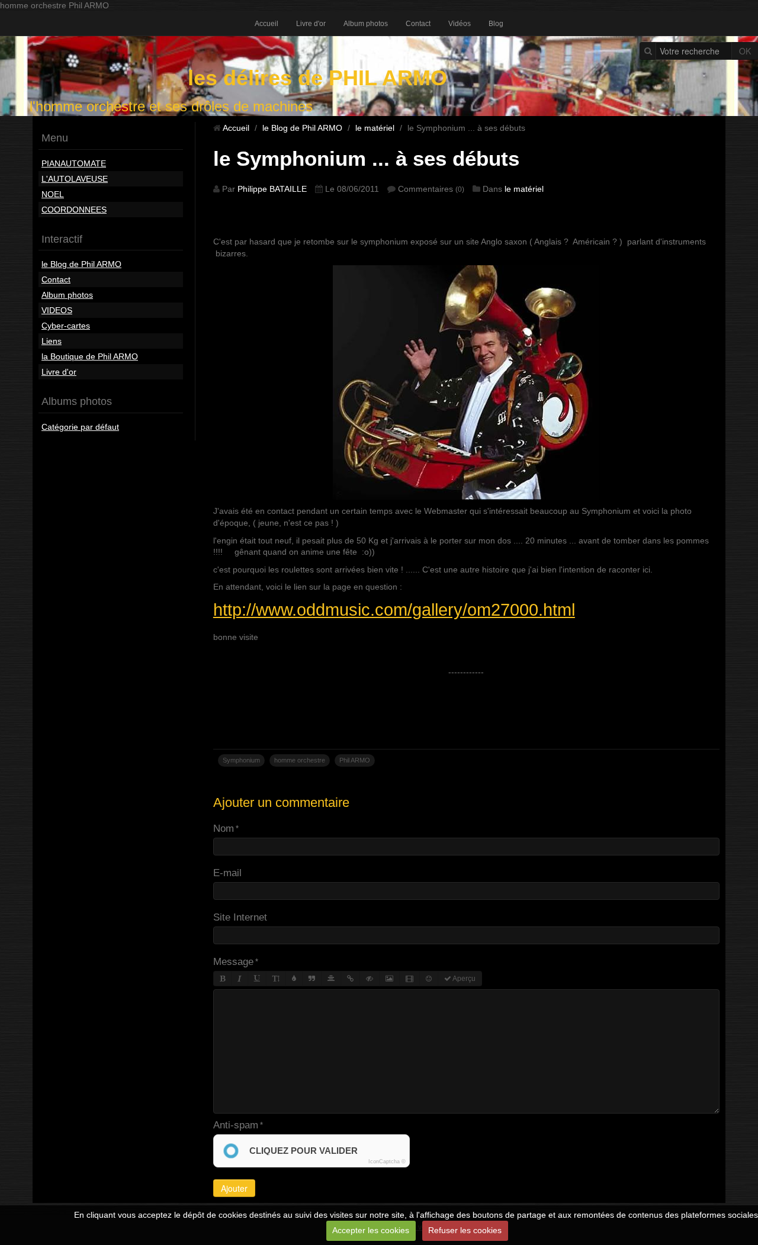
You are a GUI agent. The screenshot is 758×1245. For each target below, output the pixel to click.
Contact (418, 24)
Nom (223, 828)
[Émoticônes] (428, 978)
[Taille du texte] (276, 978)
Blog (496, 24)
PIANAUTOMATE (73, 163)
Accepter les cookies (370, 1230)
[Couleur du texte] (294, 978)
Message (233, 961)
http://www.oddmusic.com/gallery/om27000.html (394, 609)
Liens (51, 341)
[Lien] (350, 978)
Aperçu (463, 978)
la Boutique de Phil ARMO (89, 356)
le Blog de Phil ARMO (81, 264)
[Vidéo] (409, 978)
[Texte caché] (369, 978)
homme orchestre (299, 760)
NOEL (52, 194)
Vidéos (459, 24)
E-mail (227, 873)
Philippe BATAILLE (272, 189)
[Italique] (239, 978)
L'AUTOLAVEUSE (74, 179)
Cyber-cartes (65, 325)
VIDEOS (56, 310)
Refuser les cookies (465, 1230)
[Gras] (222, 978)
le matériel (374, 128)
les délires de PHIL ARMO (317, 78)
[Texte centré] (331, 978)
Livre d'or (311, 24)
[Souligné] (257, 978)
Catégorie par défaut (80, 427)
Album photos (365, 24)
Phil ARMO (354, 760)
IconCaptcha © (387, 1161)
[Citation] (312, 978)
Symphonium (241, 760)
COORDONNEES (74, 209)
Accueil (266, 24)
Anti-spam (235, 1125)
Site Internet (240, 917)
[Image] (389, 978)
